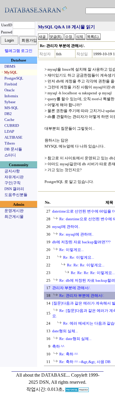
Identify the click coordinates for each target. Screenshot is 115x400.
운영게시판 (14, 210)
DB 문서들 (13, 149)
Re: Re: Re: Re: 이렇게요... (93, 273)
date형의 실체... (65, 331)
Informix (11, 96)
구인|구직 (12, 183)
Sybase (10, 102)
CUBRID (11, 125)
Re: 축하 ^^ (68, 354)
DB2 (8, 113)
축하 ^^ (58, 346)
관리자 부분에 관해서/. (71, 288)
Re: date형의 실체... (75, 338)
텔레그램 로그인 (18, 50)
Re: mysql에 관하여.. (76, 234)
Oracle (9, 90)
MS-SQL (11, 108)
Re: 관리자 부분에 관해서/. (81, 295)
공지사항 (12, 171)
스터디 (10, 155)
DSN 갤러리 (14, 189)
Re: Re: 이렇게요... (78, 257)
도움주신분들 (15, 194)
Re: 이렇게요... (71, 249)
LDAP (9, 131)
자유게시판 (14, 177)
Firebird (10, 84)
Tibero (9, 143)
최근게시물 (14, 216)
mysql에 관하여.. (66, 226)
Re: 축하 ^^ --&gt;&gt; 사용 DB (85, 361)
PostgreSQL (13, 78)
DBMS (9, 66)
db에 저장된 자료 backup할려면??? (81, 242)
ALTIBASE (13, 137)
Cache (9, 119)
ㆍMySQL (8, 72)
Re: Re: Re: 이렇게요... (85, 265)
